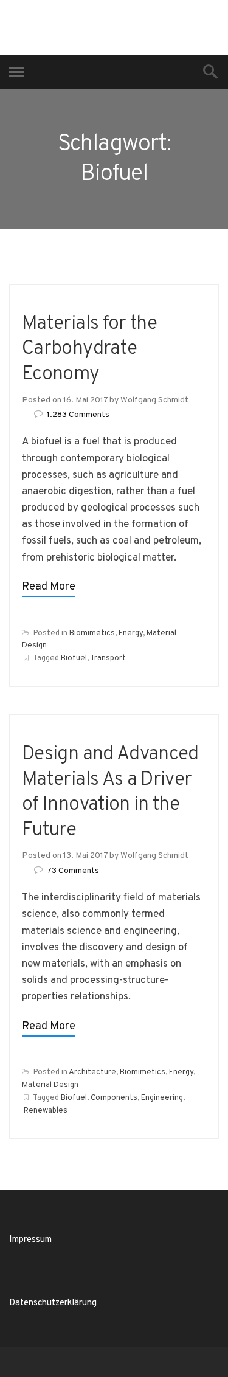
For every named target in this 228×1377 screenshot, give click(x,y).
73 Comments (73, 871)
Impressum (30, 1240)
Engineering (162, 1098)
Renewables (45, 1111)
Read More (48, 587)
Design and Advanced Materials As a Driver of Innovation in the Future (110, 792)
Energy (131, 633)
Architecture (92, 1072)
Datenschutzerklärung (53, 1303)
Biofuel (74, 658)
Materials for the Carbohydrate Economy (89, 349)
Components (114, 1098)
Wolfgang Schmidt (154, 400)
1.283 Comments (78, 415)
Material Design (50, 1085)
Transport (108, 658)
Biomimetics (92, 633)
